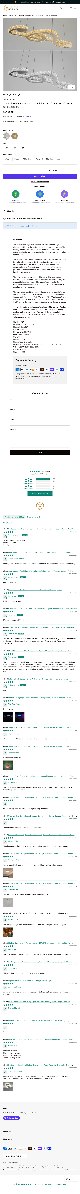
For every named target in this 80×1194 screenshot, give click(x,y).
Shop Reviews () (34, 517)
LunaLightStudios (13, 1162)
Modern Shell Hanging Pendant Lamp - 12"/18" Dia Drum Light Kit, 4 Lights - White (40, 943)
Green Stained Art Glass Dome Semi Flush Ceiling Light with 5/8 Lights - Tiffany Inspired (42, 609)
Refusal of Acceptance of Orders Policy (54, 1168)
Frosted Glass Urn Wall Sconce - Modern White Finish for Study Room (35, 590)
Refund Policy (57, 1166)
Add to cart (53, 170)
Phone (12, 419)
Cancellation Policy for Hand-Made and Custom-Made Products (21, 1168)
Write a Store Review (40, 493)
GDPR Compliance (70, 1170)
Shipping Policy (45, 1166)
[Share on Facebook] (14, 95)
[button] (71, 8)
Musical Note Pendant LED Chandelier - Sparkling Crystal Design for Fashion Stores (33, 15)
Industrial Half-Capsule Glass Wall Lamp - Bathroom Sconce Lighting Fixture (38, 679)
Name (12, 400)
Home (5, 15)
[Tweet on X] (10, 95)
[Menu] (75, 8)
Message (13, 429)
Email (12, 410)
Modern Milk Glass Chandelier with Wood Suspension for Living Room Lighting (38, 1020)
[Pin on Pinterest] (19, 95)
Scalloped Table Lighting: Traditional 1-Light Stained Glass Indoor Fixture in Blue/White (42, 529)
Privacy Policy (31, 1170)
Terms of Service (43, 1170)
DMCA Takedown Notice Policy (28, 1166)
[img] (40, 471)
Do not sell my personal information (13, 1170)
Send (40, 452)
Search (5, 1166)
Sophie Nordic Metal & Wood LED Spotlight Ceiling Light (30, 980)
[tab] (17, 239)
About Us (13, 1166)
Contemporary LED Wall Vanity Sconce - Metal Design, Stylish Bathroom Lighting (39, 552)
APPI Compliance (56, 1170)
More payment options (40, 182)
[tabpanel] (40, 298)
